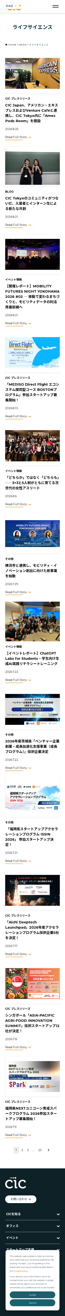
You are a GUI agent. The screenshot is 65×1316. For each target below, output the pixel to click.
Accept (32, 1294)
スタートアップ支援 (20, 1250)
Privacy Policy (21, 1270)
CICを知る (13, 1214)
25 (40, 1150)
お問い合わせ (19, 1199)
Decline (32, 1303)
